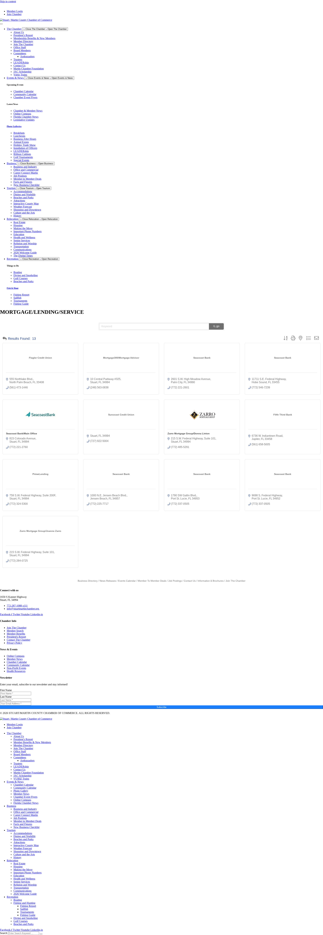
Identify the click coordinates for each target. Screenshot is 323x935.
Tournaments (27, 912)
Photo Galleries (14, 126)
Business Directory (88, 581)
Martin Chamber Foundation (28, 68)
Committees (19, 53)
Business (11, 806)
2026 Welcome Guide (25, 252)
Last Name (6, 696)
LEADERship (21, 62)
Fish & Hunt (12, 288)
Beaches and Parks (23, 197)
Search (3, 933)
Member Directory (23, 41)
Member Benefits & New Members (32, 742)
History (17, 215)
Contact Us (19, 65)
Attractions (19, 200)
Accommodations (22, 191)
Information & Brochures (211, 581)
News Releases (108, 581)
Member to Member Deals (27, 178)
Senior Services (21, 240)
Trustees (17, 59)
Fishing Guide (27, 915)
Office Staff (19, 47)
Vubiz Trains (20, 74)
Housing (18, 225)
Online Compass (22, 799)
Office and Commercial (25, 169)
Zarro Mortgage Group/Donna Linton (189, 433)
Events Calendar (127, 581)
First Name (6, 690)
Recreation (12, 896)
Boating (17, 899)
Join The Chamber (23, 44)
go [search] (217, 326)
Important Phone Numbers (27, 231)
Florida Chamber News (25, 803)
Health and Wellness (24, 237)
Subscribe (161, 707)
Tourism (11, 830)
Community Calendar (24, 787)
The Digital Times (23, 255)
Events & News (15, 781)
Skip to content (8, 1)
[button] (5, 339)
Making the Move (22, 228)
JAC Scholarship (22, 71)
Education (18, 234)
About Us (18, 32)
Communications (22, 249)
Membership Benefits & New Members (34, 38)
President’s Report (23, 35)
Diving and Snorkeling (25, 918)
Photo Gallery (20, 790)
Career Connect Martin (25, 172)
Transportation (21, 246)
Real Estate (19, 222)
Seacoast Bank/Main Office (21, 433)
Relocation (12, 860)
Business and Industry (25, 166)
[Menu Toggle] (1, 23)
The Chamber (14, 733)
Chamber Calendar (23, 784)
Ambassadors (27, 56)
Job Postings (20, 175)
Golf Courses (20, 921)
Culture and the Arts (24, 212)
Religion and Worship (25, 243)
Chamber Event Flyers (25, 796)
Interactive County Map (26, 203)
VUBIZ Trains (21, 778)
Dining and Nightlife (24, 194)
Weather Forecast (22, 206)
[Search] (41, 933)
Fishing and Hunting (24, 902)
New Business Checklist (26, 184)
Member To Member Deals (152, 581)
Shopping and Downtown (27, 209)
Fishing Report (28, 906)
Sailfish (24, 909)
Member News (21, 793)
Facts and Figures (22, 181)
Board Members (22, 50)
